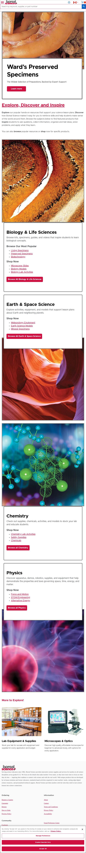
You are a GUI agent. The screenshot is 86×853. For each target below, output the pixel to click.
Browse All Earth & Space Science (24, 336)
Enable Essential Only (43, 842)
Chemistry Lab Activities (23, 534)
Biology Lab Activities (22, 272)
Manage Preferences (43, 836)
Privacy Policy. (56, 831)
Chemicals (16, 540)
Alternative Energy (20, 600)
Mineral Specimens (20, 329)
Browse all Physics (17, 608)
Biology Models (18, 269)
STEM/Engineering (20, 597)
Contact (46, 803)
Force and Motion (20, 594)
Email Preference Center (51, 823)
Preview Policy (6, 814)
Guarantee (5, 803)
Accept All (43, 849)
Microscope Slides (20, 266)
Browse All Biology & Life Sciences (24, 279)
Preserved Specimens (22, 254)
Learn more (16, 87)
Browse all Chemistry (18, 548)
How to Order (6, 810)
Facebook (5, 825)
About (46, 800)
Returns (4, 807)
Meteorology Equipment (23, 323)
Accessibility (48, 814)
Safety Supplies (18, 537)
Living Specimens (20, 250)
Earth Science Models (22, 326)
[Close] (82, 829)
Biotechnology (18, 257)
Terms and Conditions (51, 807)
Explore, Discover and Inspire (33, 105)
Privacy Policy (48, 810)
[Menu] (2, 2)
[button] (69, 2)
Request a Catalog (7, 800)
